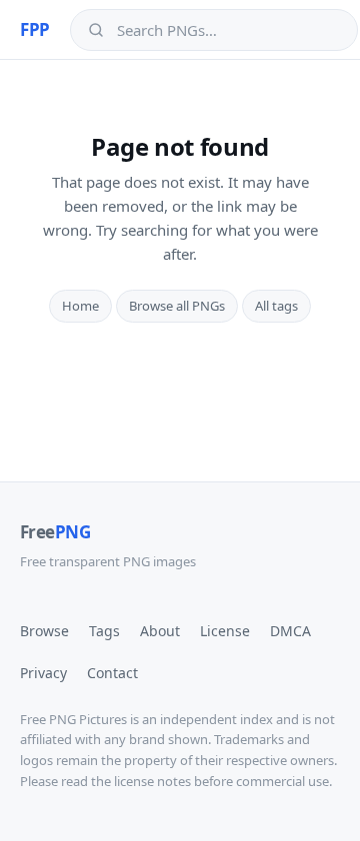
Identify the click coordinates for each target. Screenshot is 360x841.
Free (55, 531)
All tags (276, 306)
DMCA (290, 630)
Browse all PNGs (177, 306)
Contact (112, 672)
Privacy (43, 672)
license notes (152, 781)
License (225, 630)
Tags (104, 630)
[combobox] (228, 30)
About (160, 630)
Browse (44, 630)
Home (80, 306)
